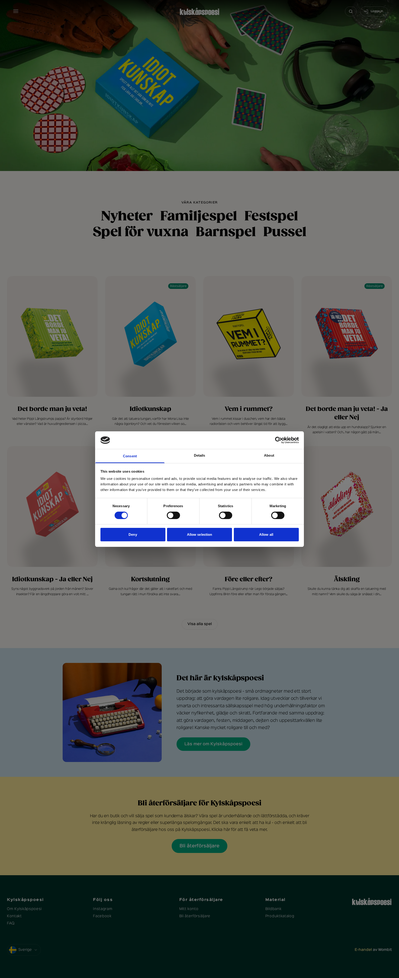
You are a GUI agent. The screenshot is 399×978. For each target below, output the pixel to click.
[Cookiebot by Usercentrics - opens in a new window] (278, 440)
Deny (133, 534)
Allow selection (199, 534)
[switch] (173, 515)
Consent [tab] (130, 456)
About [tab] (269, 455)
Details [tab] (199, 455)
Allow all (266, 534)
